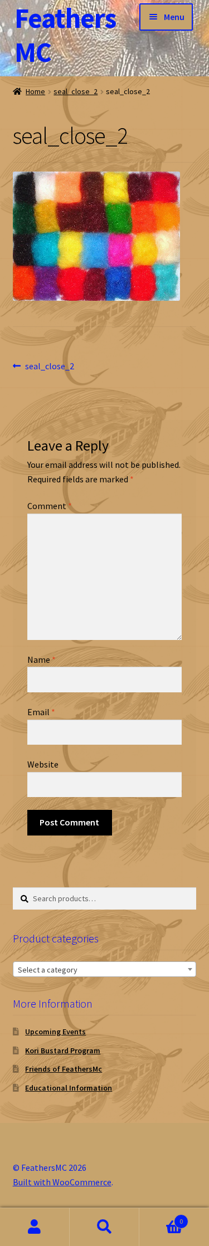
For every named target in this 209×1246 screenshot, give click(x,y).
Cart (161, 1217)
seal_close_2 (76, 91)
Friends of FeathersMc (63, 1069)
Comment (49, 505)
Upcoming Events (55, 1032)
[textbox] (104, 970)
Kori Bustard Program (62, 1050)
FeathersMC (65, 35)
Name (41, 659)
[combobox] (105, 969)
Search (104, 1227)
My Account (35, 1227)
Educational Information (68, 1088)
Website (43, 764)
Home (35, 91)
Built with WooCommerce (62, 1182)
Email (41, 711)
